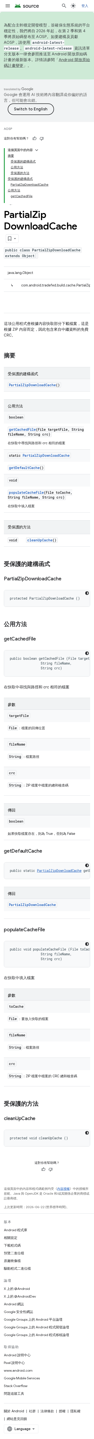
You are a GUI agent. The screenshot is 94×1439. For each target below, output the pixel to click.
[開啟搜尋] (64, 6)
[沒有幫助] (41, 138)
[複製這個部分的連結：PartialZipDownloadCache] (66, 579)
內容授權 (63, 1189)
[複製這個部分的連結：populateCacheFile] (50, 930)
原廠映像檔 (12, 1261)
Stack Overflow (15, 1386)
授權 (62, 1411)
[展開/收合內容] (37, 150)
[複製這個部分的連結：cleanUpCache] (40, 1119)
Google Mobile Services (22, 1378)
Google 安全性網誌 (18, 1312)
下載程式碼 (12, 1245)
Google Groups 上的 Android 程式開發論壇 (36, 1327)
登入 (84, 6)
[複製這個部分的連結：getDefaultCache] (47, 851)
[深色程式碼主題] (87, 593)
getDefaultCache (24, 467)
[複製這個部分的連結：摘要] (20, 356)
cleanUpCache (40, 540)
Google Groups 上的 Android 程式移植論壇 (36, 1335)
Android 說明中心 (17, 1355)
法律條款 (47, 1411)
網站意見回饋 (17, 1419)
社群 (32, 1411)
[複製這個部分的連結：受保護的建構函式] (55, 564)
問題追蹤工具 (14, 1393)
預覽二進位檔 (14, 1253)
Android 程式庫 (15, 1230)
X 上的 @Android (17, 1289)
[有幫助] (34, 138)
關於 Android (14, 1411)
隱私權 (75, 1411)
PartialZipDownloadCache (32, 385)
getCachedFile (22, 429)
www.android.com (18, 1370)
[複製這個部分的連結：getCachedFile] (41, 639)
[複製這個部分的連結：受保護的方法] (43, 1104)
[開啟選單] (8, 6)
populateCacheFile (26, 492)
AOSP (8, 129)
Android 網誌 (14, 1304)
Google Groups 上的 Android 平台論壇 (33, 1319)
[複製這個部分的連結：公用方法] (32, 625)
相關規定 (10, 1238)
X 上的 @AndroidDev (20, 1296)
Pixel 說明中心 (14, 1363)
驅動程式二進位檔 (17, 1268)
